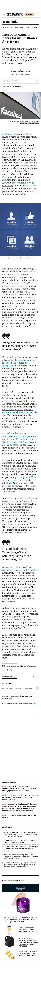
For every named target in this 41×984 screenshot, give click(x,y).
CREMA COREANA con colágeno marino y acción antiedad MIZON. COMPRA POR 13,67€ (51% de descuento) (20, 919)
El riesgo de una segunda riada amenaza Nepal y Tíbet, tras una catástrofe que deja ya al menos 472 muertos (19, 788)
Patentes (5, 688)
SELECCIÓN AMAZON (20, 888)
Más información (7, 698)
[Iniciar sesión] (37, 14)
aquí (34, 703)
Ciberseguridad (19, 27)
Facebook (7, 133)
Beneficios (18, 688)
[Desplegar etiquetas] (37, 688)
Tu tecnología (7, 27)
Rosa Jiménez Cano (20, 71)
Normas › (36, 677)
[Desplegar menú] (4, 14)
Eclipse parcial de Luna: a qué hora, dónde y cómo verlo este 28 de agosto (19, 841)
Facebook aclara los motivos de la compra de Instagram (18, 363)
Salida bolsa (28, 688)
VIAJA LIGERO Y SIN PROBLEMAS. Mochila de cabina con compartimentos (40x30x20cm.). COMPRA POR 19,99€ (28, 942)
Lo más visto (7, 827)
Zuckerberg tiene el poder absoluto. (20, 570)
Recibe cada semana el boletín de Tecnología (20, 666)
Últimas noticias (9, 782)
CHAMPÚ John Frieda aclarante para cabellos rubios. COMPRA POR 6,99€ (28, 929)
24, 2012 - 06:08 (23, 74)
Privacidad (29, 27)
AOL (11, 688)
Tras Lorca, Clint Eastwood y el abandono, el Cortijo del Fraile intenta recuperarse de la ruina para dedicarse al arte (21, 857)
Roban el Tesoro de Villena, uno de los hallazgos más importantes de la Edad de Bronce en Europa (21, 848)
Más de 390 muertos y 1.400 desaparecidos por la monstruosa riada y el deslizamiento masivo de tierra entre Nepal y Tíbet (21, 834)
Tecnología (9, 21)
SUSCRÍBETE (29, 14)
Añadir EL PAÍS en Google (13, 86)
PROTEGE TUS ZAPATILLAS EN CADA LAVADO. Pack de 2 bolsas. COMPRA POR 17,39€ (29, 953)
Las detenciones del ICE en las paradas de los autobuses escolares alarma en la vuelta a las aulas (20, 797)
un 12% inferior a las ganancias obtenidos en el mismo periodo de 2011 (19, 412)
